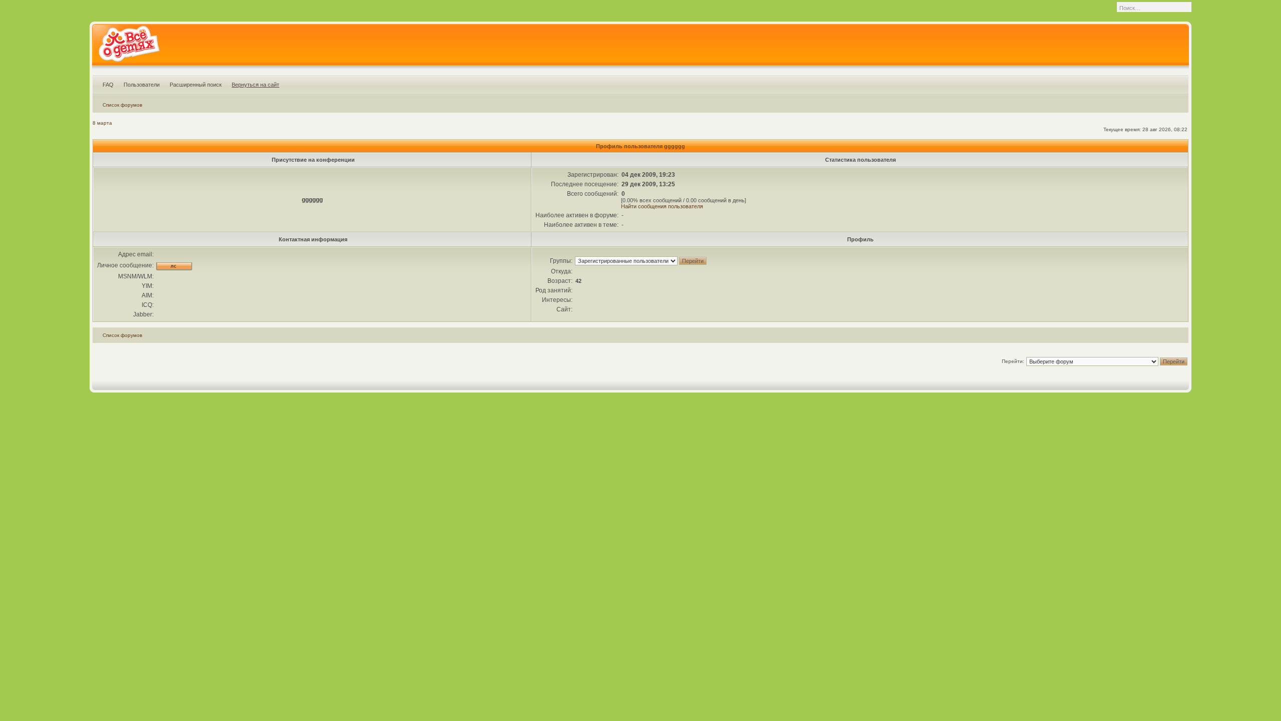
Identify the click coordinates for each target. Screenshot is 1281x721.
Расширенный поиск (196, 85)
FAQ (108, 85)
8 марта (102, 123)
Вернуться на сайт (255, 85)
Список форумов (122, 105)
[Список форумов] (129, 47)
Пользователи (142, 85)
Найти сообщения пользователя (662, 206)
